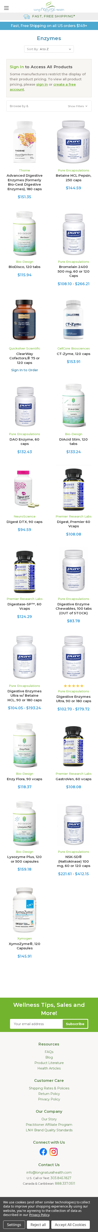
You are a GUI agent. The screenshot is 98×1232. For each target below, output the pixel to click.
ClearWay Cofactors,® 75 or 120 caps (24, 358)
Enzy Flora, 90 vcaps (24, 779)
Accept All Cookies (70, 1224)
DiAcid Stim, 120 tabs (73, 441)
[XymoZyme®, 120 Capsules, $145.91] (24, 910)
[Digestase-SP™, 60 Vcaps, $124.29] (24, 570)
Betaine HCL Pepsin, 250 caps (73, 177)
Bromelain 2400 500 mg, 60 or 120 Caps (74, 271)
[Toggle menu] (6, 8)
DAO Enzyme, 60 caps (24, 441)
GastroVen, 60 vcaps (73, 779)
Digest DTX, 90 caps (24, 522)
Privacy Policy (49, 1099)
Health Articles (49, 1068)
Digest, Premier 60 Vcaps (73, 524)
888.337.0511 (65, 1183)
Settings (14, 1224)
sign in (42, 84)
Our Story (49, 1119)
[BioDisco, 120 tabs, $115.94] (24, 233)
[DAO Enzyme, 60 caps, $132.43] (24, 406)
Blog (49, 1057)
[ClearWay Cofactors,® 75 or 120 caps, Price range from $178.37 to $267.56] (24, 320)
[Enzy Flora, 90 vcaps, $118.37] (24, 745)
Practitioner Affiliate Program (49, 1125)
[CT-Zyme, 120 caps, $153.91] (73, 320)
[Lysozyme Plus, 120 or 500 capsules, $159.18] (24, 823)
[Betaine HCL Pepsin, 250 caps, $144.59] (73, 142)
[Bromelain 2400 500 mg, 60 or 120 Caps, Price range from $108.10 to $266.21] (73, 233)
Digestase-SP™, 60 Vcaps (24, 606)
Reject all (38, 1224)
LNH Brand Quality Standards (49, 1130)
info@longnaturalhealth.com (49, 1172)
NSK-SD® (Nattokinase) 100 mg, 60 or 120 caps (73, 861)
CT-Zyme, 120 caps (73, 354)
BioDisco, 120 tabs (24, 267)
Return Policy (49, 1094)
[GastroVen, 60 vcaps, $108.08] (73, 745)
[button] (49, 106)
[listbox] (56, 49)
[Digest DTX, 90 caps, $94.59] (24, 488)
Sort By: (33, 49)
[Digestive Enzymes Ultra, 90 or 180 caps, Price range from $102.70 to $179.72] (73, 657)
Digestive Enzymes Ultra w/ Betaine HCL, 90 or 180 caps (25, 695)
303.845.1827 (61, 1178)
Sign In (17, 67)
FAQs (49, 1052)
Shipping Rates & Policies (49, 1088)
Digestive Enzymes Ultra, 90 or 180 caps (73, 698)
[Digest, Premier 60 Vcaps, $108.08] (73, 488)
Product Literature (49, 1063)
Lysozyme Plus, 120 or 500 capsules (24, 859)
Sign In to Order (24, 370)
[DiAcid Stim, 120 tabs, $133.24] (73, 406)
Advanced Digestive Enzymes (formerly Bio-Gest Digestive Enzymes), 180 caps (25, 182)
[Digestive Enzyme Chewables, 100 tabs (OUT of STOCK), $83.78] (73, 570)
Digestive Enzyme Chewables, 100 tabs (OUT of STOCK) (74, 608)
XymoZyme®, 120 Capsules (24, 946)
